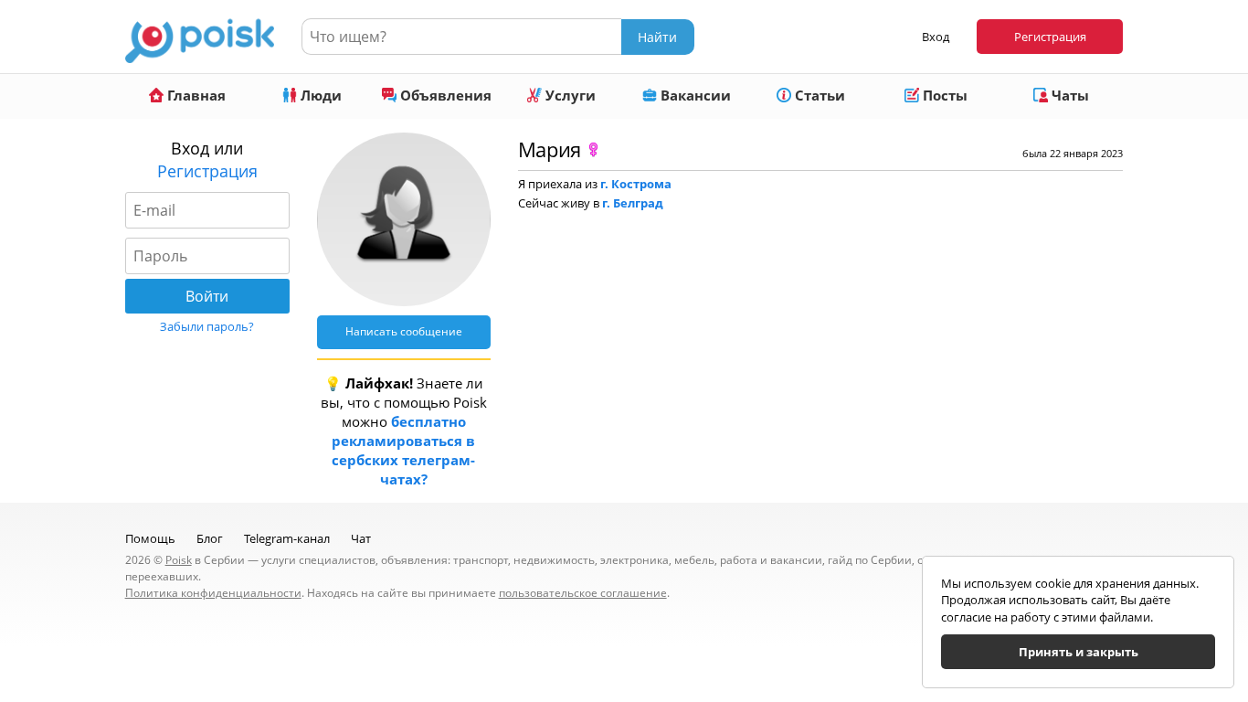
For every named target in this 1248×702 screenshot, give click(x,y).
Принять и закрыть (1078, 652)
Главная (195, 95)
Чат (361, 538)
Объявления (444, 95)
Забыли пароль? (207, 326)
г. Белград (632, 203)
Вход (935, 36)
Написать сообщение (403, 331)
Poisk (178, 560)
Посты (943, 95)
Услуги (569, 95)
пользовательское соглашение (583, 593)
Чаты (1068, 95)
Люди (319, 95)
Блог (209, 538)
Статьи (818, 95)
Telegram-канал (287, 538)
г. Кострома (636, 184)
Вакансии (694, 95)
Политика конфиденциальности (213, 593)
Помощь (150, 538)
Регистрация (1050, 36)
